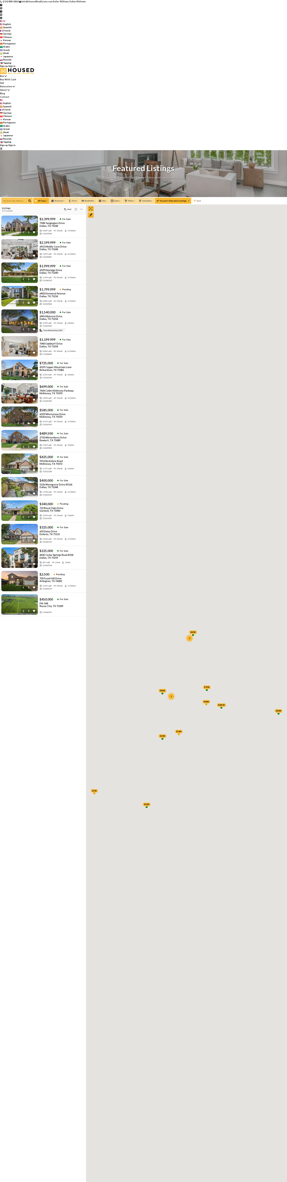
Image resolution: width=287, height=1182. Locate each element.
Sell (2, 82)
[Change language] (2, 21)
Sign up (4, 66)
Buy (2, 76)
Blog (2, 93)
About (3, 89)
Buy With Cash (8, 79)
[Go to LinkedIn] (1, 17)
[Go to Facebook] (1, 4)
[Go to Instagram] (1, 8)
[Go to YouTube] (1, 14)
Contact (4, 96)
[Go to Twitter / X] (1, 11)
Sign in (11, 66)
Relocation (6, 86)
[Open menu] (1, 148)
